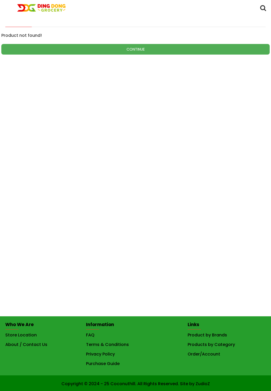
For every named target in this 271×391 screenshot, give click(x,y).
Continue (136, 49)
